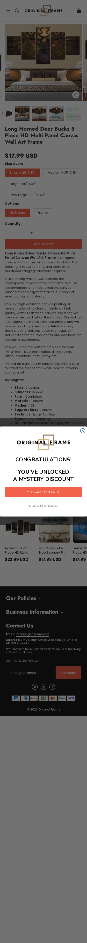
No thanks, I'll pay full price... (43, 505)
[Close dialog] (82, 431)
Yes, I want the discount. (43, 492)
